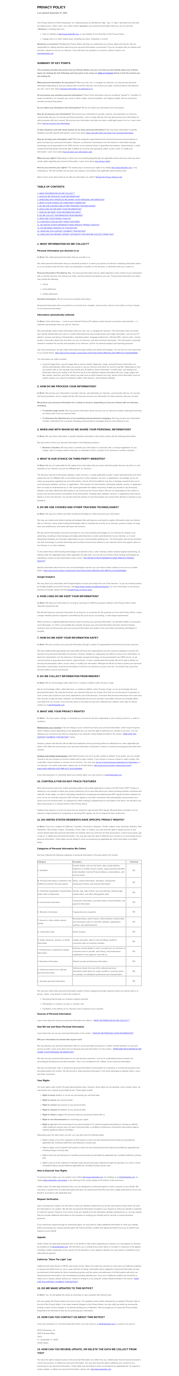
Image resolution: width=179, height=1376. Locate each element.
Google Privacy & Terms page (79, 590)
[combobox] (174, 1374)
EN (174, 1374)
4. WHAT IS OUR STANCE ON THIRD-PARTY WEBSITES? (61, 203)
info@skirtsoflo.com (45, 53)
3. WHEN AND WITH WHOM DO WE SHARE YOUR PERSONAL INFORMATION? (71, 200)
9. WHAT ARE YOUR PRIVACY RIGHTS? (54, 218)
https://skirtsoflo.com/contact (55, 1180)
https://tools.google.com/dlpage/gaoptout (92, 587)
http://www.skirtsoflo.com (69, 34)
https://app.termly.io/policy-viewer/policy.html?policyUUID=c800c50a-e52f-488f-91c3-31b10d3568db (96, 353)
